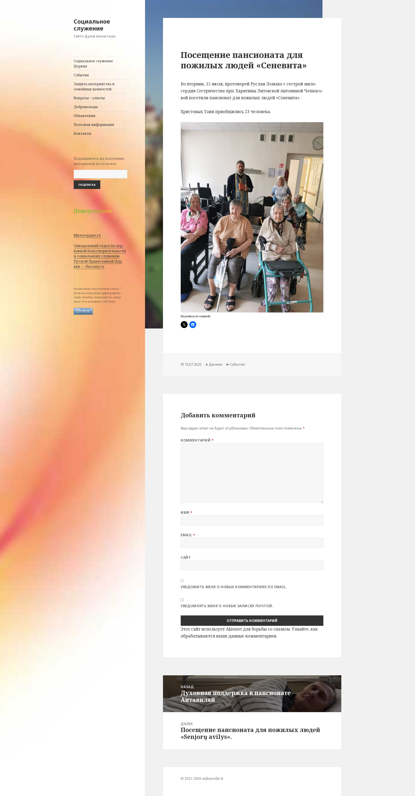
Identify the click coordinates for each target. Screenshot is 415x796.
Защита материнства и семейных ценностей (94, 86)
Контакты (82, 133)
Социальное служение (92, 24)
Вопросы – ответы (89, 98)
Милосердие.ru (87, 235)
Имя (186, 512)
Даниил (215, 364)
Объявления (84, 115)
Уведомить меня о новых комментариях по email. (234, 587)
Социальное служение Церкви (93, 64)
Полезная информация (94, 124)
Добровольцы (86, 106)
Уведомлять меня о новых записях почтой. (227, 606)
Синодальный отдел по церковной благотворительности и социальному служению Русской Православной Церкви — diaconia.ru (100, 256)
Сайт (186, 557)
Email (188, 535)
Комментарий (197, 440)
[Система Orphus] (83, 310)
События (81, 75)
